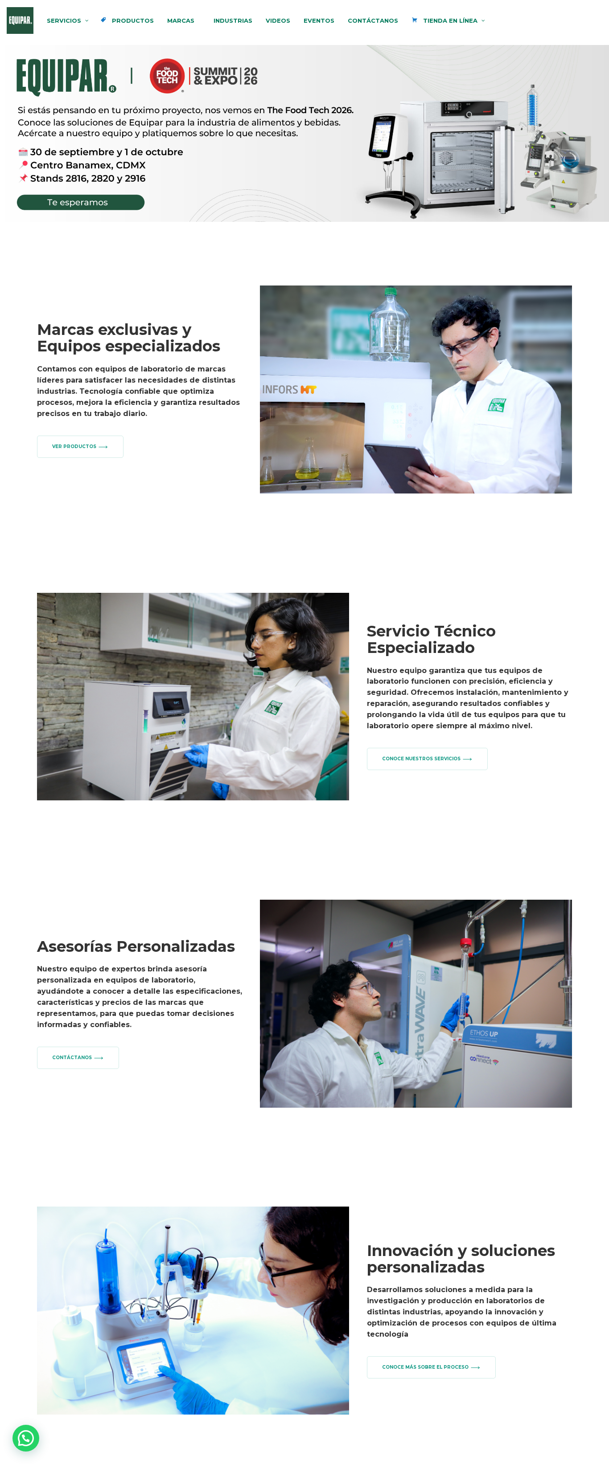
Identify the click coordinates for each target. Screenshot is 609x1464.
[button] (25, 1438)
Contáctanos (72, 1057)
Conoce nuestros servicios (421, 759)
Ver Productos (74, 446)
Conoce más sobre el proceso (425, 1367)
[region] (304, 133)
